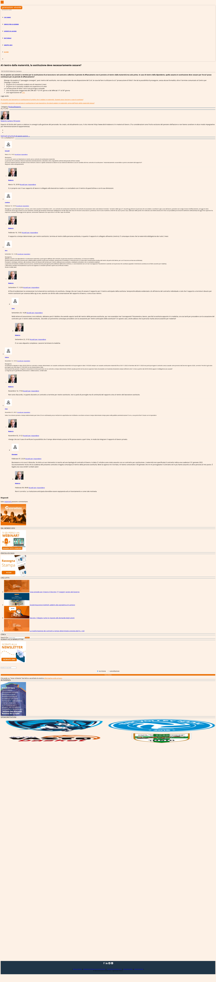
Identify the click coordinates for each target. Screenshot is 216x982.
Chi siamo (7, 17)
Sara (6, 250)
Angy (6, 409)
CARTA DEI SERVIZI (138, 969)
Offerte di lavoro (10, 31)
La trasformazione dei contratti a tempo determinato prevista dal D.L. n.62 (57, 631)
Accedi (6, 52)
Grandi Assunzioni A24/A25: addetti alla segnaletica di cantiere (52, 605)
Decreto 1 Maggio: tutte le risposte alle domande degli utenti (52, 618)
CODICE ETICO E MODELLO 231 (114, 969)
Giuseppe (14, 454)
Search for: (5, 637)
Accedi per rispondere (21, 154)
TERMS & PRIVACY (77, 969)
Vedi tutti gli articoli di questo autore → (15, 136)
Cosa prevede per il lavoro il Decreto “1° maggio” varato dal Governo (54, 592)
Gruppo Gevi (8, 45)
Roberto (11, 180)
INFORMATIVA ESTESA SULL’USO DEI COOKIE (94, 969)
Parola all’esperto (14, 107)
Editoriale (7, 38)
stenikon (7, 202)
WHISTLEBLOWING (128, 969)
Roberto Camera (15, 71)
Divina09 (7, 151)
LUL (23, 92)
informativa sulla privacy (53, 678)
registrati (8, 502)
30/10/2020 (5, 71)
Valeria (7, 357)
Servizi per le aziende (11, 24)
